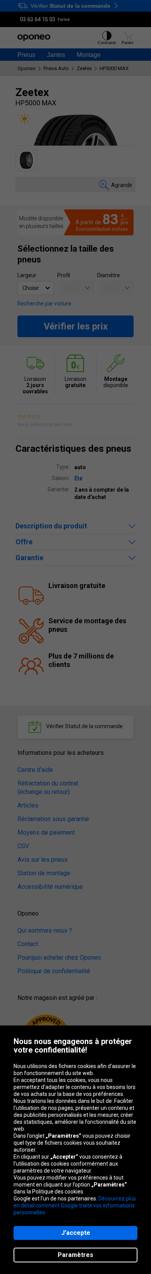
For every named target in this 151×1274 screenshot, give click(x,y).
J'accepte (75, 1232)
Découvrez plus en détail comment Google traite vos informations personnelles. (75, 1205)
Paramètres (75, 1255)
